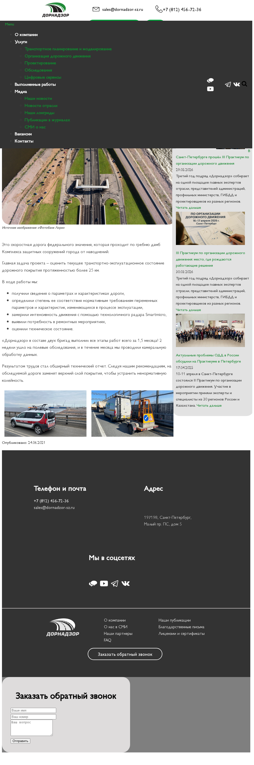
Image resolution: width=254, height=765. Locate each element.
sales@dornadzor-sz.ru (122, 9)
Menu (9, 24)
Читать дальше (188, 207)
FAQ (107, 640)
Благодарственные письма (181, 626)
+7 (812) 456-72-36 (182, 9)
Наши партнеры (118, 633)
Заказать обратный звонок (125, 653)
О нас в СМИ (115, 626)
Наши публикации (175, 620)
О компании (115, 620)
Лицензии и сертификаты (181, 633)
